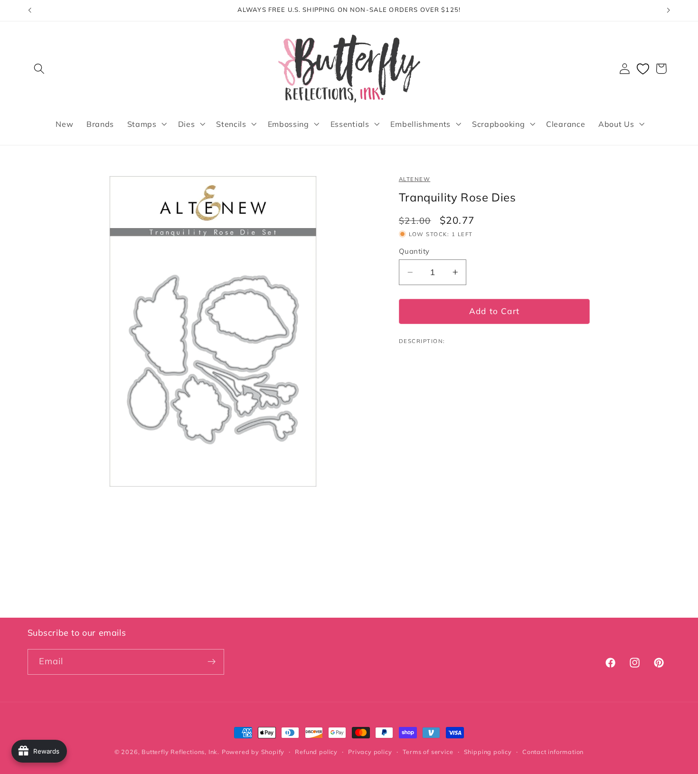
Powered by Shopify (253, 751)
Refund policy (316, 751)
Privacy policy (370, 751)
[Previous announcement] (29, 10)
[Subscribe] (211, 662)
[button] (40, 69)
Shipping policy (488, 751)
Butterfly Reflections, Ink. (180, 751)
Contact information (553, 751)
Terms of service (428, 751)
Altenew (414, 178)
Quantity (414, 251)
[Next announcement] (668, 10)
